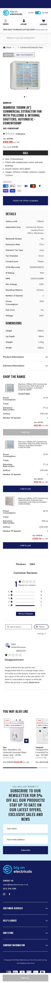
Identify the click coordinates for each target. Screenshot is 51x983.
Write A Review (25, 613)
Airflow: (6, 414)
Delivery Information (13, 365)
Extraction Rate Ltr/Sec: (9, 409)
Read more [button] (34, 682)
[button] (25, 75)
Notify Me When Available (25, 200)
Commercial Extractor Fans (31, 47)
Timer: (6, 404)
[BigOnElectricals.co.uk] (12, 13)
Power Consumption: (9, 399)
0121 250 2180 (9, 888)
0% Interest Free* (25, 30)
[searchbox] (18, 626)
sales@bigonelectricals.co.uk (15, 884)
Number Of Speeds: (12, 418)
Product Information (13, 356)
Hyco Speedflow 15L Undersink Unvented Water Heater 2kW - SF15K (15, 752)
